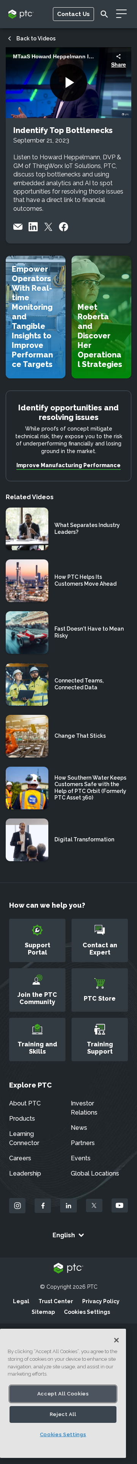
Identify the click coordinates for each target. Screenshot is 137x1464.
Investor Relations (84, 1108)
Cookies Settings (87, 1312)
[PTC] (68, 1268)
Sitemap (43, 1312)
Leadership (25, 1173)
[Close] (116, 1340)
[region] (63, 1393)
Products (22, 1118)
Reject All (63, 1414)
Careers (20, 1158)
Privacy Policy (100, 1301)
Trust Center (55, 1301)
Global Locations (95, 1173)
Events (81, 1158)
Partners (83, 1143)
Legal (21, 1301)
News (79, 1127)
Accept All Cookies (63, 1394)
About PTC (25, 1103)
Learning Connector (24, 1138)
